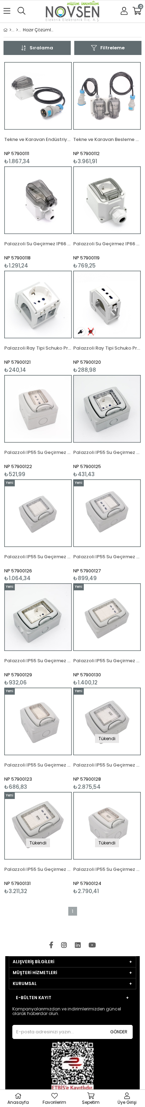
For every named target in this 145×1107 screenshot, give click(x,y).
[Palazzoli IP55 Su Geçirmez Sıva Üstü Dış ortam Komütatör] (38, 721)
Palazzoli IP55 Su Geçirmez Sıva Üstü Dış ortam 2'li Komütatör (38, 556)
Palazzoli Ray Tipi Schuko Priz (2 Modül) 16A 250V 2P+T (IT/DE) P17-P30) (38, 348)
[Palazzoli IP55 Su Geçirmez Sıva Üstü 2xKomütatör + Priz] (107, 617)
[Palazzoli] (17, 30)
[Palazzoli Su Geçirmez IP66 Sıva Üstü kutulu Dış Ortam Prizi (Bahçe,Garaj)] (107, 200)
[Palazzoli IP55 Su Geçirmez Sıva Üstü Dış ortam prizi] (38, 409)
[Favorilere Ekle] (38, 113)
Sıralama (41, 47)
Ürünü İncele (52, 113)
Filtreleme (112, 47)
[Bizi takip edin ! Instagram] (64, 945)
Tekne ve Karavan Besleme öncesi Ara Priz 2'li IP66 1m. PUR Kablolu (107, 139)
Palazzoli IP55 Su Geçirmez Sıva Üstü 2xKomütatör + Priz (107, 660)
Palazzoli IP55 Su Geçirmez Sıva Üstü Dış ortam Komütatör (38, 765)
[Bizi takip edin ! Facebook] (51, 945)
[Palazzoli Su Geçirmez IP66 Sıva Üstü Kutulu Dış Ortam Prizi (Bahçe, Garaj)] (38, 200)
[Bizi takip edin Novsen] (72, 11)
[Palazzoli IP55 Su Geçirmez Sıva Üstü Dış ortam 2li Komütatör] (38, 513)
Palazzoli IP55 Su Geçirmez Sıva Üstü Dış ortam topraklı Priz (107, 452)
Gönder (118, 1032)
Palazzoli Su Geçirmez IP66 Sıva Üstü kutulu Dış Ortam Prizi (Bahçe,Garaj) (107, 243)
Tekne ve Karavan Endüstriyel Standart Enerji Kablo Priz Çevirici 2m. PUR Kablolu (38, 139)
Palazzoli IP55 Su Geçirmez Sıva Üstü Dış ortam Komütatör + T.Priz (38, 660)
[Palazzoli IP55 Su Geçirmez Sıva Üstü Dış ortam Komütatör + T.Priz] (38, 617)
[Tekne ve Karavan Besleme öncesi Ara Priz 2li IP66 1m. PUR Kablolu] (107, 96)
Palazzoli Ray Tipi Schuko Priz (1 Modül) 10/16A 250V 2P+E (107, 348)
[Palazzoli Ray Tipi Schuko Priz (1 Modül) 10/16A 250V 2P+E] (107, 304)
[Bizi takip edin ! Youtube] (92, 945)
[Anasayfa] (10, 30)
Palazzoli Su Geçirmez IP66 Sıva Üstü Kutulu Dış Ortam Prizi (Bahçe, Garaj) (38, 243)
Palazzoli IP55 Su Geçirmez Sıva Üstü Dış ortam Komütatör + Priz (107, 556)
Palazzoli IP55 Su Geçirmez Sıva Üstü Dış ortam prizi (38, 452)
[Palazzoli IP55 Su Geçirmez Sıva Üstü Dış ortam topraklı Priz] (107, 409)
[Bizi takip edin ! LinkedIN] (78, 945)
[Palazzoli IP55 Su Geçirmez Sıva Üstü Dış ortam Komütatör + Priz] (107, 513)
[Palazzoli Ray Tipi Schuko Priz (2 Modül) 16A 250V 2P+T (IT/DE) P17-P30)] (38, 304)
